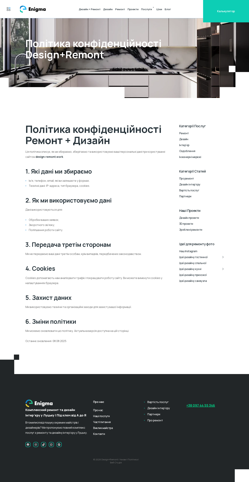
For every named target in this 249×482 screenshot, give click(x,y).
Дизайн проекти (189, 218)
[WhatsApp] (51, 444)
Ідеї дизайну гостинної (193, 257)
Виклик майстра (103, 428)
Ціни (159, 9)
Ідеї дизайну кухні (190, 269)
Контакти (99, 434)
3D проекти (186, 224)
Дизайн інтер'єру (158, 408)
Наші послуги (101, 416)
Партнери (185, 196)
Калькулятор (226, 11)
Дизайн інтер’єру (189, 184)
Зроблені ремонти (190, 230)
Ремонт (120, 9)
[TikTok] (43, 444)
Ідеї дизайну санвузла (193, 281)
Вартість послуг (189, 190)
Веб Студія (116, 462)
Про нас (98, 410)
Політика (133, 459)
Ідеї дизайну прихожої (193, 275)
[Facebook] (28, 444)
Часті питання (102, 422)
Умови (123, 459)
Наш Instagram (188, 251)
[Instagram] (36, 444)
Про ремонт (186, 178)
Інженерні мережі (190, 157)
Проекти (133, 9)
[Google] (59, 444)
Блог (168, 9)
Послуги (146, 9)
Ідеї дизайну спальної (192, 263)
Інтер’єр (184, 145)
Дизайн (108, 9)
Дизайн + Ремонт (90, 9)
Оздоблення (187, 151)
